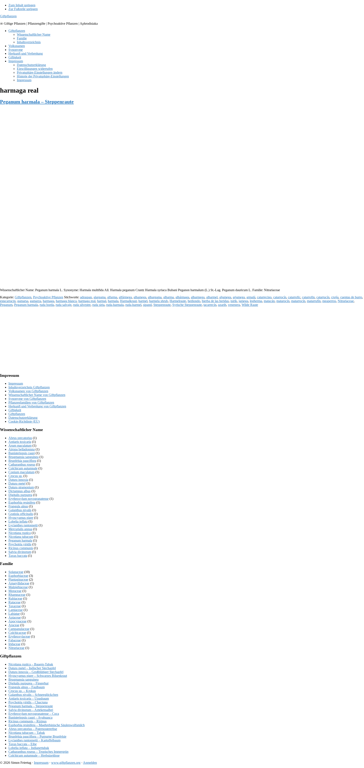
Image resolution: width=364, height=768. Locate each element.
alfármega (125, 297)
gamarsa (22, 301)
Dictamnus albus (19, 491)
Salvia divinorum (19, 552)
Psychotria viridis (19, 544)
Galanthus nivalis (19, 510)
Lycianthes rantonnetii (23, 525)
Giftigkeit (14, 410)
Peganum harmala (26, 305)
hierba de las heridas (215, 301)
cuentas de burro (351, 297)
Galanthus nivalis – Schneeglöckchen (33, 694)
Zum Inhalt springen (21, 5)
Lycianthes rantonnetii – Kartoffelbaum (34, 740)
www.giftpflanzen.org (65, 762)
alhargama (155, 297)
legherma (256, 301)
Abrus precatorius (20, 438)
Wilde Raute (250, 305)
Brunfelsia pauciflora (22, 460)
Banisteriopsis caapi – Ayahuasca (30, 717)
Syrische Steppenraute (187, 305)
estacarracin (8, 301)
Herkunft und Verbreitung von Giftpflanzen (37, 406)
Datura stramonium (21, 487)
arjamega (239, 297)
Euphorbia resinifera (21, 502)
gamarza (35, 301)
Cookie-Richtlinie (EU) (24, 421)
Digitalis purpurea (20, 495)
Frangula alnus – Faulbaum (26, 687)
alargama (100, 297)
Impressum (15, 383)
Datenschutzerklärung (22, 417)
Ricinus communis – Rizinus (27, 721)
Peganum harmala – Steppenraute (37, 101)
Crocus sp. (15, 476)
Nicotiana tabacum (20, 536)
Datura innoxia (18, 479)
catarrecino (264, 297)
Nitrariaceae (346, 301)
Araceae (13, 625)
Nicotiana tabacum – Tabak (26, 732)
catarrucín (322, 297)
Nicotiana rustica (19, 533)
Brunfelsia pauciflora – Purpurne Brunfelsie (37, 736)
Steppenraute (162, 305)
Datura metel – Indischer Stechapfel (32, 668)
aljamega (225, 297)
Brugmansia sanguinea (23, 457)
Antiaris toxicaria (19, 441)
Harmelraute (178, 301)
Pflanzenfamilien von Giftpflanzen (31, 402)
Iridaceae (14, 644)
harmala (113, 301)
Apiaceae (14, 617)
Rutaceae (14, 602)
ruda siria (98, 305)
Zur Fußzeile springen (23, 9)
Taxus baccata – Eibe (22, 744)
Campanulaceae (18, 629)
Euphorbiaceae (18, 575)
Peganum (6, 305)
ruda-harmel (133, 305)
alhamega (140, 297)
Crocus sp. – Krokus (22, 691)
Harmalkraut (128, 301)
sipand (147, 305)
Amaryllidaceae (18, 583)
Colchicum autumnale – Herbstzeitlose (34, 755)
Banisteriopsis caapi (21, 453)
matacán (269, 301)
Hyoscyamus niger (20, 517)
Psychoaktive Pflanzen (48, 297)
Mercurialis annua (20, 529)
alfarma (112, 297)
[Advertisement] (126, 255)
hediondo (194, 301)
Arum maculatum (20, 445)
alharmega (198, 297)
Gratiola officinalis (20, 514)
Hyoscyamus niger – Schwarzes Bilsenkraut (37, 675)
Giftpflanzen (8, 16)
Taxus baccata (17, 555)
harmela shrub (158, 301)
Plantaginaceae (18, 579)
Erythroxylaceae (19, 636)
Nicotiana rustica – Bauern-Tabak (30, 664)
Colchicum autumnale (22, 468)
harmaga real (86, 301)
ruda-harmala (115, 305)
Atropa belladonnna (21, 449)
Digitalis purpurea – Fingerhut (28, 683)
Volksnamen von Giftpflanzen (28, 391)
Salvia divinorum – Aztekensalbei (30, 710)
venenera (234, 305)
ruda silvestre (82, 305)
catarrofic (294, 297)
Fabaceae (14, 640)
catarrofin (308, 297)
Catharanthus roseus (21, 464)
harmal (101, 301)
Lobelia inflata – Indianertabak (28, 748)
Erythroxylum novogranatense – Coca (33, 713)
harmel (142, 301)
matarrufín (314, 301)
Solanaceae (15, 572)
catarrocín (279, 297)
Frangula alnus (18, 506)
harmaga (48, 301)
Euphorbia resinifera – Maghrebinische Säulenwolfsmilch (46, 725)
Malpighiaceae (18, 587)
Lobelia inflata (18, 521)
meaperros (329, 301)
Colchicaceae (17, 632)
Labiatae (14, 613)
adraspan (86, 297)
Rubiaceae (15, 598)
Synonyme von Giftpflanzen (27, 398)
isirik (233, 301)
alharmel (212, 297)
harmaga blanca (66, 301)
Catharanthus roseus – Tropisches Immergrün (38, 751)
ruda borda (47, 305)
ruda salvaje (63, 305)
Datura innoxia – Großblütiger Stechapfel (35, 672)
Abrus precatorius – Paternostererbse (32, 729)
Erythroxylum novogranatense (28, 498)
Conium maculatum (21, 472)
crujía (335, 297)
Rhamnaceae (16, 594)
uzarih (222, 305)
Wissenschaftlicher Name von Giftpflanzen (36, 395)
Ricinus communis (20, 548)
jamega (243, 301)
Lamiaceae (15, 610)
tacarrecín (209, 305)
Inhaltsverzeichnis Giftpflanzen (29, 387)
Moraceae (14, 591)
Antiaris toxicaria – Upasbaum (28, 698)
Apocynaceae (17, 621)
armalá (250, 297)
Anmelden (90, 762)
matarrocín (298, 301)
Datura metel (16, 483)
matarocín (282, 301)
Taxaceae (14, 606)
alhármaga (182, 297)
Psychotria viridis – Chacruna (28, 702)
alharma (168, 297)
